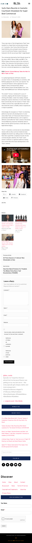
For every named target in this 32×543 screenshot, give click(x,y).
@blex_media (7, 375)
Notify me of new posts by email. (8, 354)
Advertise (23, 489)
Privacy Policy (6, 493)
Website (6, 322)
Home (4, 482)
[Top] (16, 538)
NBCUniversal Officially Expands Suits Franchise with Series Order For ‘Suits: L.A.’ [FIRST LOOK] (21, 225)
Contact (22, 482)
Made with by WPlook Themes (16, 540)
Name (5, 308)
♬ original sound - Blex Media (12, 401)
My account (5, 486)
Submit (3, 526)
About (16, 482)
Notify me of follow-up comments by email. (8, 342)
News (13, 486)
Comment (6, 290)
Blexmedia (6, 17)
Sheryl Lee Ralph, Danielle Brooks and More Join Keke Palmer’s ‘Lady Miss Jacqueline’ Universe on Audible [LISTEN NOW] (15, 433)
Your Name (4, 503)
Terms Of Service (22, 486)
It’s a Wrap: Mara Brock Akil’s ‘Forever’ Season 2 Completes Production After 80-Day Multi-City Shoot (15, 420)
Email (5, 315)
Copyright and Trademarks (10, 489)
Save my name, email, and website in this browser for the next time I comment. (14, 333)
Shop (9, 482)
